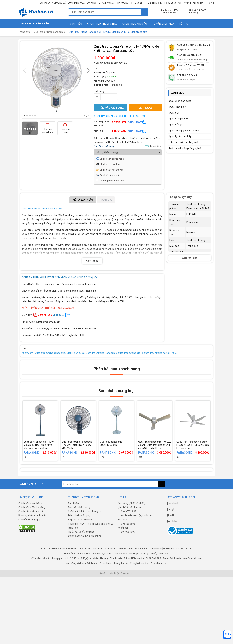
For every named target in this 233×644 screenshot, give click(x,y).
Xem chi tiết (189, 257)
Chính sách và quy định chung (84, 536)
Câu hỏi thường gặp (110, 175)
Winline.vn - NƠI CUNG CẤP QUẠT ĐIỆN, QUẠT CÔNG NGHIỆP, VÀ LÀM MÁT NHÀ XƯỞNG (84, 3)
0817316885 (119, 131)
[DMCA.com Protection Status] (26, 528)
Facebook (173, 503)
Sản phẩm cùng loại (116, 390)
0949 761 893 (169, 9)
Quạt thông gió (177, 106)
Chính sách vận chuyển (111, 169)
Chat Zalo (135, 121)
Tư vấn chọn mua (163, 23)
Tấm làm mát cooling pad (183, 142)
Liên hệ (138, 3)
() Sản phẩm (197, 11)
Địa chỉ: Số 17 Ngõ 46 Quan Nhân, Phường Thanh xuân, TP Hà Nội (181, 3)
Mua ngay (83, 450)
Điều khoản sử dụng (79, 515)
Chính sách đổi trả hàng (112, 159)
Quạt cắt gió (176, 124)
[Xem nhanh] (56, 448)
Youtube (172, 521)
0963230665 (128, 523)
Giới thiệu (76, 23)
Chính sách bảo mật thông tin (84, 511)
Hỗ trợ (183, 23)
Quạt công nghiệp (179, 118)
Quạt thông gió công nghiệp (184, 130)
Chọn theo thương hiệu (102, 23)
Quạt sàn (174, 112)
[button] (24, 115)
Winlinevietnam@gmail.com (136, 515)
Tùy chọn (45, 450)
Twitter (172, 515)
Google (172, 509)
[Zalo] (227, 634)
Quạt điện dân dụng (180, 101)
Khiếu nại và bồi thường (81, 531)
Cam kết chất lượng (79, 507)
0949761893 (119, 121)
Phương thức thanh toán (112, 180)
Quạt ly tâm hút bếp (180, 136)
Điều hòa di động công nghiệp (185, 148)
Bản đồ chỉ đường (104, 146)
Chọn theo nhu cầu (134, 23)
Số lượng (99, 91)
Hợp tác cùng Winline (80, 519)
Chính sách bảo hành (110, 164)
